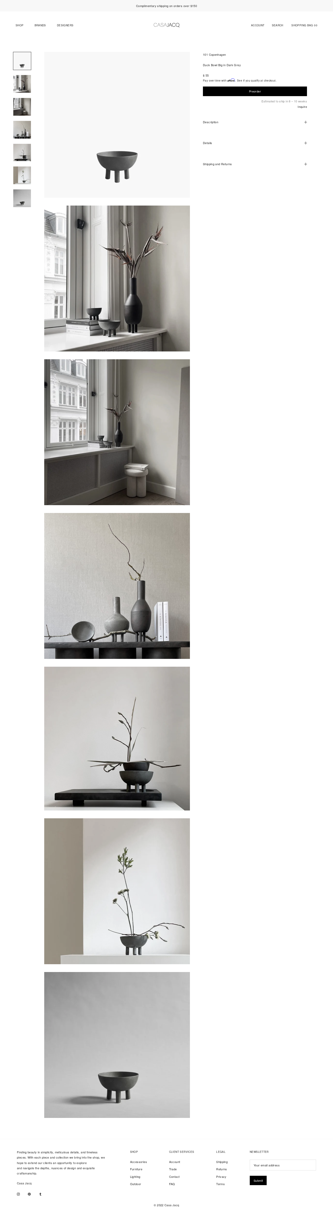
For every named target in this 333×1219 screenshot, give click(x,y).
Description (210, 122)
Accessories (138, 1162)
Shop (20, 25)
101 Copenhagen (214, 54)
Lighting (135, 1176)
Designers (65, 25)
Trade (173, 1169)
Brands (40, 25)
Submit (258, 1180)
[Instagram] (18, 1193)
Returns (221, 1169)
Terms (220, 1184)
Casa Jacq (24, 1183)
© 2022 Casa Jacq (166, 1205)
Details (207, 143)
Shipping (222, 1162)
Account (258, 25)
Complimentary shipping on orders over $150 (166, 6)
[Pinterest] (29, 1193)
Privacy (221, 1176)
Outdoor (135, 1184)
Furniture (136, 1169)
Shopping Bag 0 (304, 25)
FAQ (172, 1184)
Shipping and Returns (217, 164)
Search (277, 25)
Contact (174, 1176)
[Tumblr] (40, 1193)
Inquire (302, 107)
